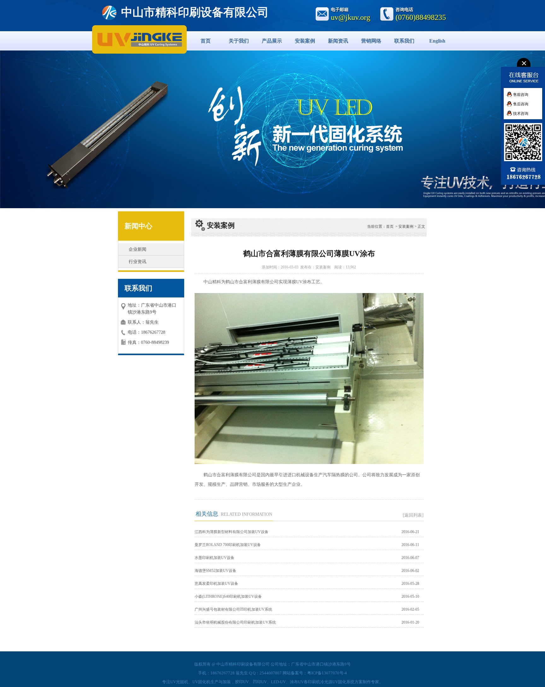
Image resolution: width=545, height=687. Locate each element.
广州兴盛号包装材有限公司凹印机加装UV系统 (233, 609)
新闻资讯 (338, 41)
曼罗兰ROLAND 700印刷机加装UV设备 (228, 545)
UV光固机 (179, 681)
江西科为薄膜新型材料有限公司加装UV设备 (231, 532)
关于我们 (239, 41)
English (437, 41)
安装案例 (305, 41)
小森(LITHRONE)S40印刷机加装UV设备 (228, 596)
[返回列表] (413, 515)
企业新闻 (137, 249)
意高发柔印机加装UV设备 (216, 583)
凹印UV (260, 681)
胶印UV (242, 681)
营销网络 (371, 41)
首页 (206, 41)
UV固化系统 (343, 681)
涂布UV (297, 681)
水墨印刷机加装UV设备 (214, 557)
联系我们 (404, 41)
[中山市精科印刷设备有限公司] (120, 39)
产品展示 (272, 41)
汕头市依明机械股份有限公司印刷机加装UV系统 (235, 622)
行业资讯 (137, 261)
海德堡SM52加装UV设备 (215, 570)
